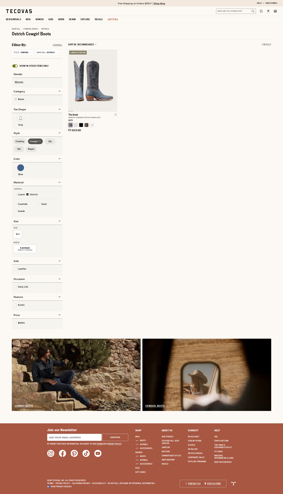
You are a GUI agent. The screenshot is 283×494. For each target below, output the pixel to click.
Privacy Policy (63, 483)
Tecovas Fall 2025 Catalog (170, 442)
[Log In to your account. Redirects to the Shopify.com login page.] (268, 11)
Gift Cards (140, 472)
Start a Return (221, 441)
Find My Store (195, 441)
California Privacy (82, 483)
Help (217, 430)
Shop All (16, 29)
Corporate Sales (196, 457)
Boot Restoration (223, 462)
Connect (193, 430)
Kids (137, 468)
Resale (165, 464)
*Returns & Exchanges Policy (223, 446)
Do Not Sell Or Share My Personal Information (132, 483)
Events (191, 445)
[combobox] (232, 11)
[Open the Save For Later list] (261, 11)
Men (137, 436)
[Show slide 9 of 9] (70, 80)
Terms (51, 483)
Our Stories (167, 436)
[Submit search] (252, 11)
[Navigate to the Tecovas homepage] (19, 11)
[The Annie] (92, 80)
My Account (193, 436)
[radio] (37, 82)
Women (138, 452)
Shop (138, 430)
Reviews (166, 451)
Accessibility (99, 483)
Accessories (146, 448)
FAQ (216, 436)
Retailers (193, 449)
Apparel (144, 444)
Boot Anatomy (168, 460)
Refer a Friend (195, 453)
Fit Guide (218, 451)
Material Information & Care (224, 456)
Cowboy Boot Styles (171, 455)
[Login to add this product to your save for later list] (115, 116)
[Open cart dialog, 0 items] (275, 11)
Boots (143, 440)
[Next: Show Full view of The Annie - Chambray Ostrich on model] (114, 80)
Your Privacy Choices (61, 486)
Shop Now (159, 3)
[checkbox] (30, 66)
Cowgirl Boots (30, 29)
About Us (167, 430)
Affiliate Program (197, 461)
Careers (166, 447)
